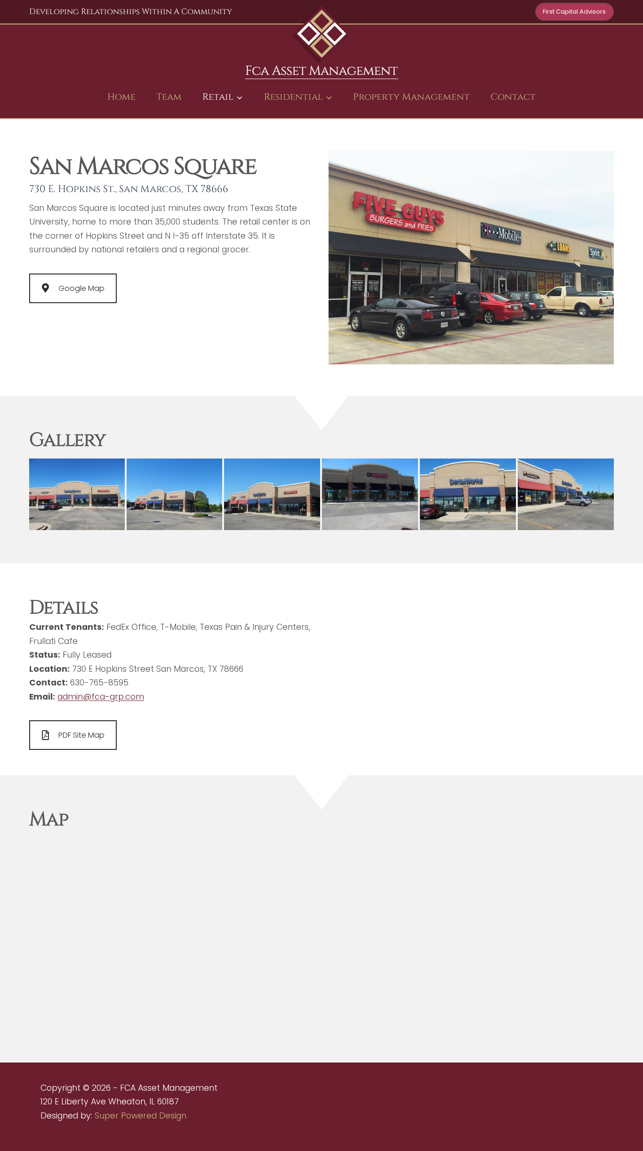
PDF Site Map (81, 735)
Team (169, 96)
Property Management (411, 96)
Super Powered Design (140, 1115)
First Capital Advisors (574, 11)
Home (121, 96)
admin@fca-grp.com (100, 696)
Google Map (81, 288)
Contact (513, 96)
